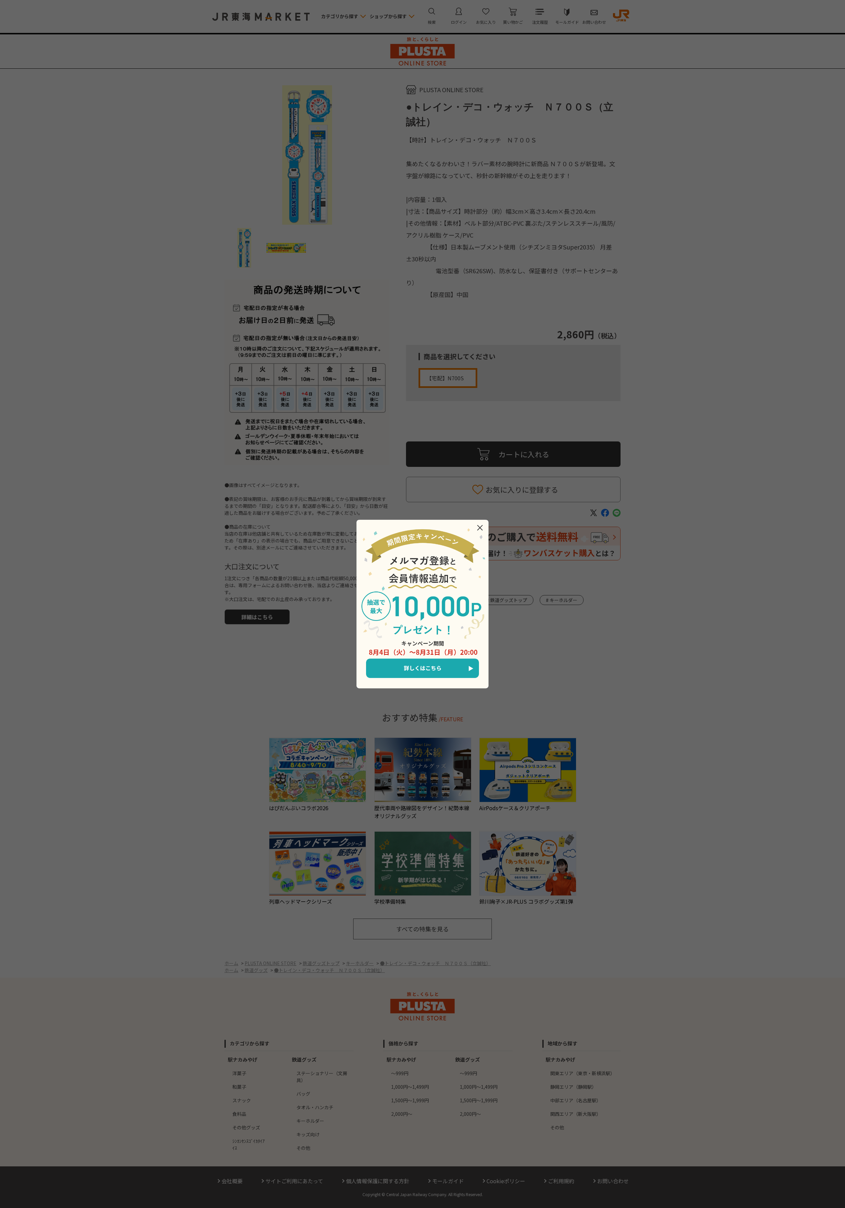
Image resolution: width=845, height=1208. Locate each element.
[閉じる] (480, 527)
